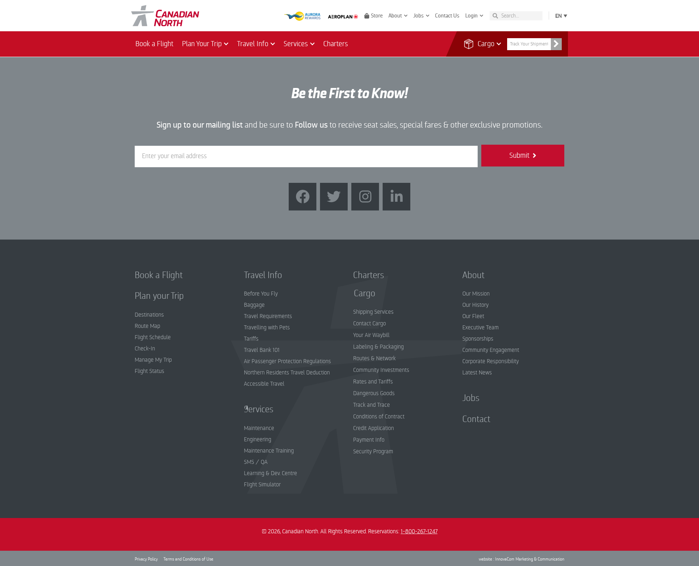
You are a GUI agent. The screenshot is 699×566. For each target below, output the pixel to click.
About (395, 15)
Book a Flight (154, 43)
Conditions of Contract (378, 416)
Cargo (481, 43)
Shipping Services (373, 312)
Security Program (373, 451)
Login (471, 15)
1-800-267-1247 (419, 531)
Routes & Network (374, 358)
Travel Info (252, 43)
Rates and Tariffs (373, 381)
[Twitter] (334, 196)
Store (377, 15)
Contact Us (447, 15)
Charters (335, 43)
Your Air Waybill (371, 335)
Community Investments (381, 370)
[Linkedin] (396, 196)
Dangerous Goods (374, 393)
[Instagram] (365, 196)
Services (296, 43)
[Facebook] (302, 196)
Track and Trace (371, 405)
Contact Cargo (369, 323)
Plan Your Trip (202, 43)
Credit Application (373, 428)
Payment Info (368, 439)
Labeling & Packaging (378, 346)
